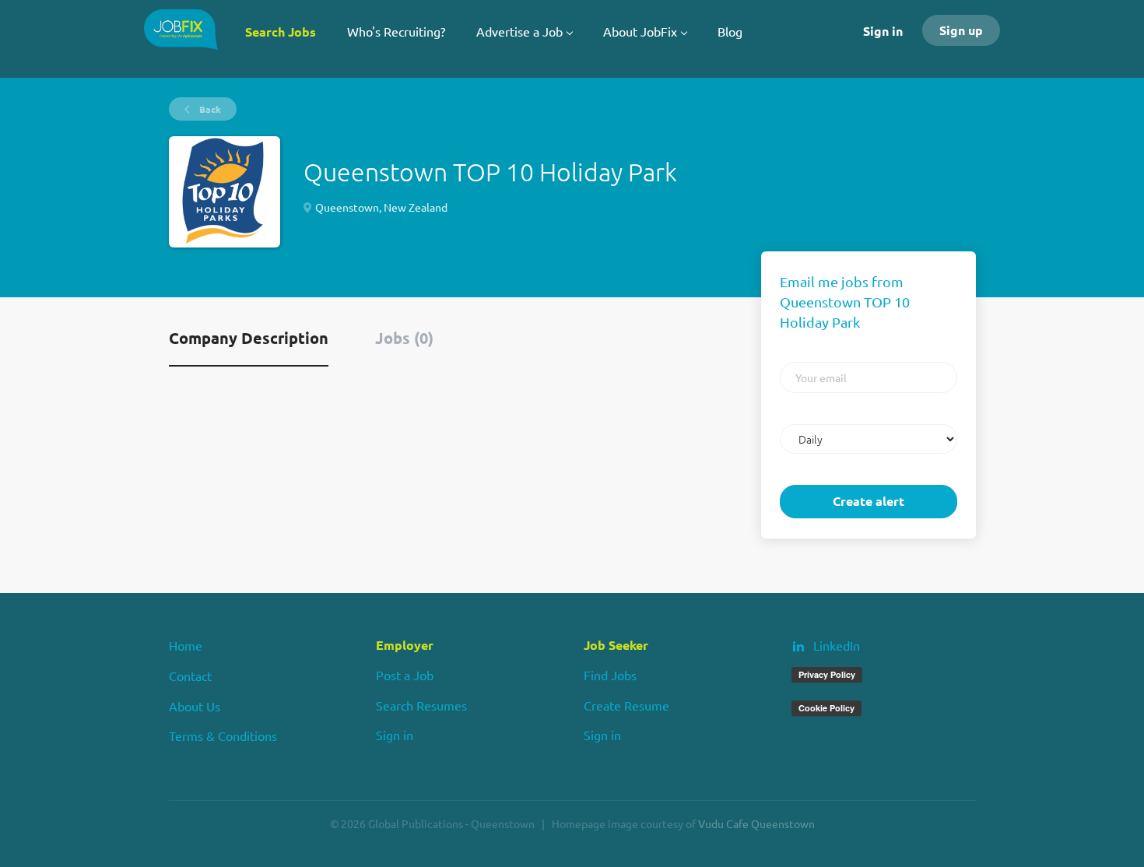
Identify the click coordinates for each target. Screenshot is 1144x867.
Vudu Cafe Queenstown (756, 823)
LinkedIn (836, 645)
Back (209, 109)
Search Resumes (421, 705)
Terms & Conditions (223, 735)
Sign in (883, 31)
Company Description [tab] (248, 338)
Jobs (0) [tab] (404, 338)
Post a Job (404, 675)
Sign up (961, 30)
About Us (194, 706)
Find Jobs (610, 675)
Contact (190, 675)
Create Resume (626, 705)
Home (185, 645)
